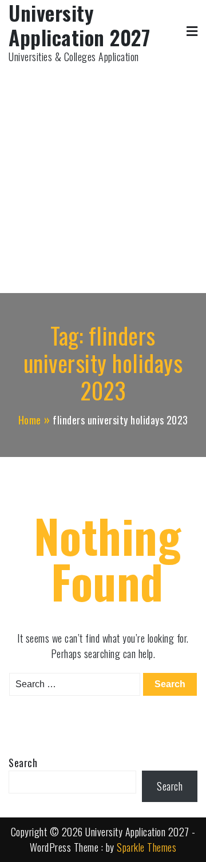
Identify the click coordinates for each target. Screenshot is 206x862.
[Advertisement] (103, 173)
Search (23, 762)
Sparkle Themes (146, 847)
